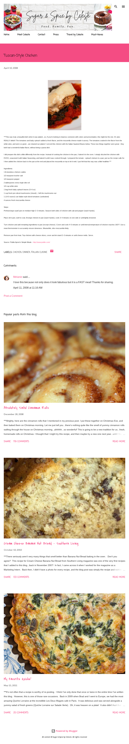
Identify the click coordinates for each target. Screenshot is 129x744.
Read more (119, 441)
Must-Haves (97, 34)
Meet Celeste (23, 34)
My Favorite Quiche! (17, 678)
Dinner (26, 252)
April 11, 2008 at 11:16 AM (27, 287)
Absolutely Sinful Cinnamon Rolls (26, 407)
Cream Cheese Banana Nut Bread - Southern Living (41, 543)
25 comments (20, 712)
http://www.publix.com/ (41, 242)
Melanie (17, 277)
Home (6, 34)
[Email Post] (52, 252)
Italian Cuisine (39, 252)
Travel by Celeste (75, 34)
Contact (41, 34)
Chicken (17, 252)
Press (56, 34)
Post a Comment (13, 296)
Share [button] (118, 252)
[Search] (116, 6)
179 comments (21, 441)
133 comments (21, 577)
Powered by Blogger (66, 730)
